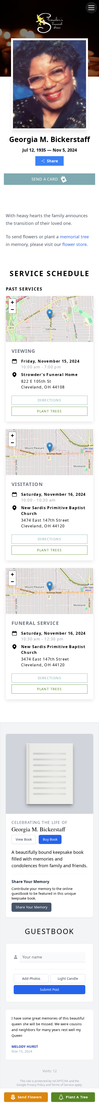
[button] (50, 314)
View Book (24, 839)
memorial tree (74, 236)
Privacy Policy (36, 1085)
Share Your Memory (31, 907)
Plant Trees (49, 411)
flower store (74, 244)
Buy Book (50, 839)
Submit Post (49, 989)
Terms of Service (62, 1085)
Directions (49, 400)
